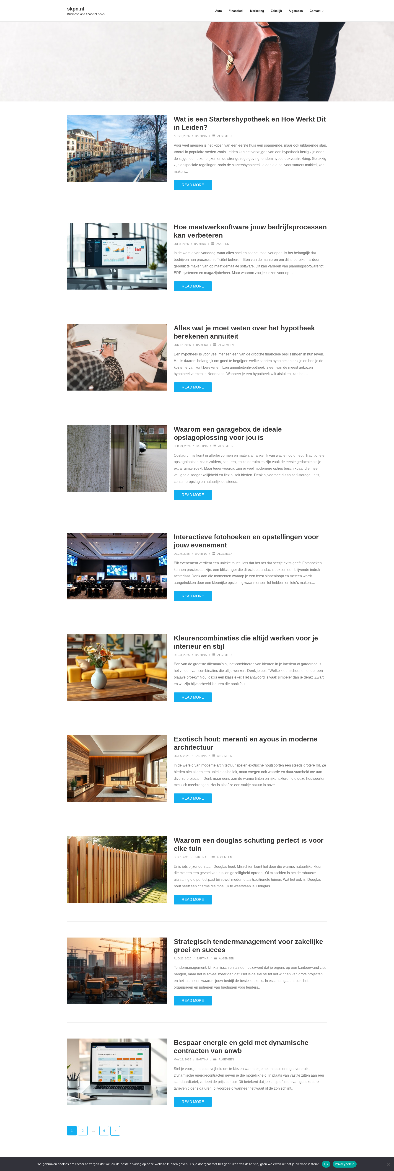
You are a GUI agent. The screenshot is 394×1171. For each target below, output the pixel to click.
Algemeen (225, 136)
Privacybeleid (344, 1164)
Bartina (201, 136)
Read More (193, 185)
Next (115, 1131)
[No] (388, 1164)
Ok (326, 1164)
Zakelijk (222, 244)
